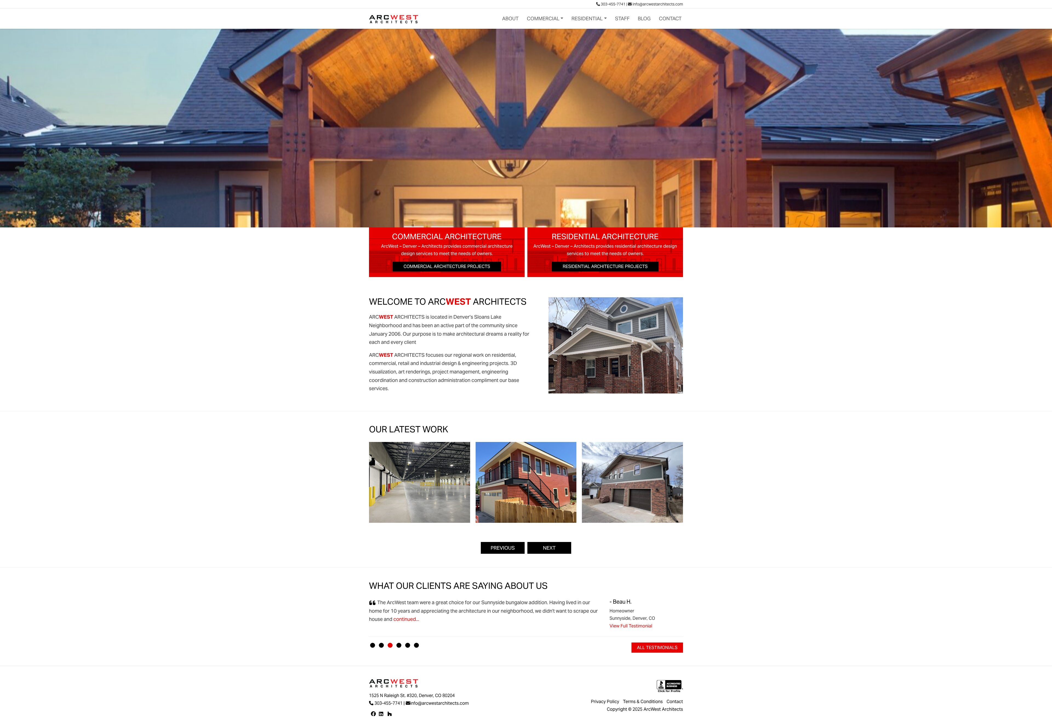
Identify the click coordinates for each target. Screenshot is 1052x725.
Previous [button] (503, 548)
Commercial (543, 18)
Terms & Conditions (643, 701)
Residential (587, 18)
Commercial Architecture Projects (447, 266)
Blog (644, 18)
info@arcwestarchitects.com (657, 4)
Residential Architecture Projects (605, 266)
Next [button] (549, 548)
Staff (622, 18)
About (510, 18)
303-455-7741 (612, 4)
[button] (372, 645)
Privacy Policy (605, 701)
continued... (405, 619)
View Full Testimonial (631, 626)
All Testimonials (657, 647)
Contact (670, 18)
